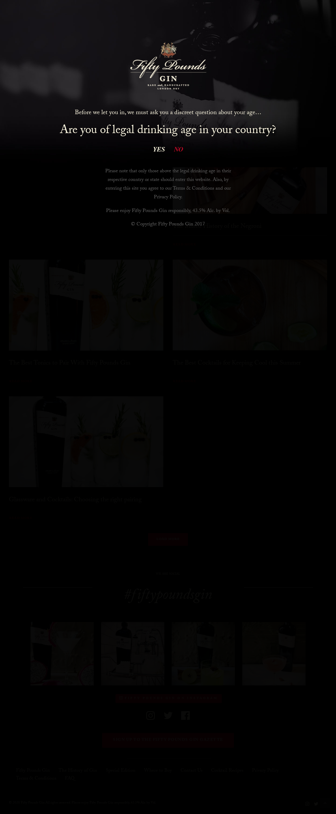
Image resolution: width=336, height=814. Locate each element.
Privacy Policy (167, 197)
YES (159, 149)
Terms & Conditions (193, 189)
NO (178, 149)
